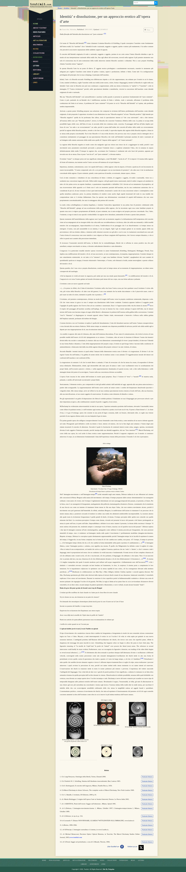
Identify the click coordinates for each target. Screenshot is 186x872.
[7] (137, 429)
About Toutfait (39, 28)
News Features (39, 32)
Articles (66, 8)
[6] (140, 376)
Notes (35, 49)
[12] (70, 571)
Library (36, 74)
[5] (149, 305)
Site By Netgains (108, 869)
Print (148, 30)
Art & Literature (40, 41)
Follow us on (132, 847)
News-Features (54, 860)
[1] (105, 33)
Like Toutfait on (113, 847)
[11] (146, 561)
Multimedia (38, 45)
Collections (38, 53)
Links (103, 864)
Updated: (96, 29)
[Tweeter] (141, 847)
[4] (105, 294)
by (60, 29)
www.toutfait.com (76, 837)
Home (60, 8)
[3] (126, 275)
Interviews (37, 57)
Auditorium (38, 78)
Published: (80, 29)
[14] (142, 658)
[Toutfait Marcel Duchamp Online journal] (41, 7)
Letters (36, 66)
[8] (96, 494)
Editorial (37, 70)
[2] (85, 42)
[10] (144, 558)
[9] (143, 542)
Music (35, 62)
